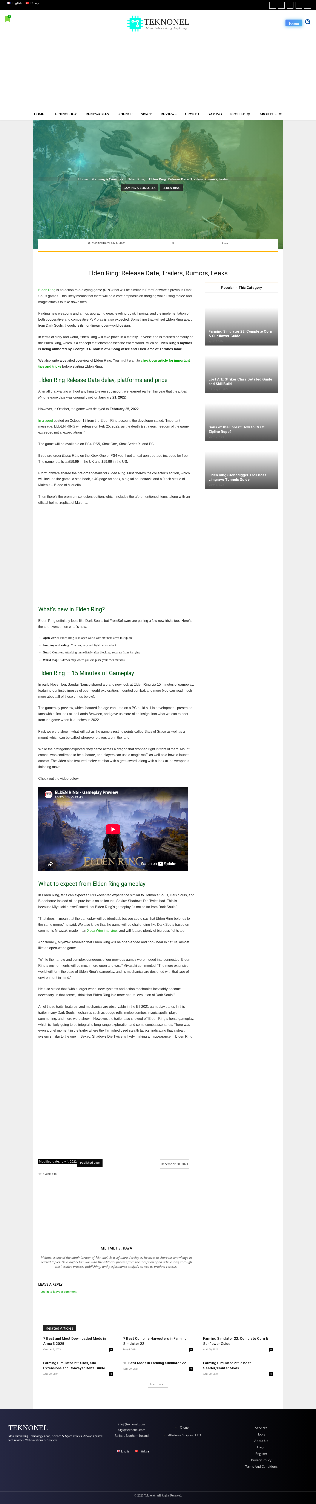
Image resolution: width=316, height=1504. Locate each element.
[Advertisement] (158, 65)
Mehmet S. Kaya (116, 1248)
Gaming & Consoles (107, 179)
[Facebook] (272, 5)
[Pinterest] (145, 257)
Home (83, 179)
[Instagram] (281, 5)
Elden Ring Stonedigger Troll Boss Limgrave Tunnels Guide (237, 477)
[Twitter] (299, 5)
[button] (307, 21)
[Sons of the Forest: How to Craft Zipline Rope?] (241, 417)
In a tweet (45, 420)
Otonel (184, 1427)
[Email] (185, 257)
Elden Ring (135, 179)
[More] (215, 257)
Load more (156, 1384)
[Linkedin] (290, 5)
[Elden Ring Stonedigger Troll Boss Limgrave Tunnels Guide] (241, 465)
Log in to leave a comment (58, 1291)
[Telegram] (195, 257)
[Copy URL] (205, 257)
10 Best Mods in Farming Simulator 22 (154, 1363)
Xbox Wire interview (102, 930)
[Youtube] (307, 5)
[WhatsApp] (155, 257)
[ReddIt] (175, 257)
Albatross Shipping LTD (184, 1435)
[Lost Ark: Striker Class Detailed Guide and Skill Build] (241, 369)
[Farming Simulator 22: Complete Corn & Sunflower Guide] (241, 322)
